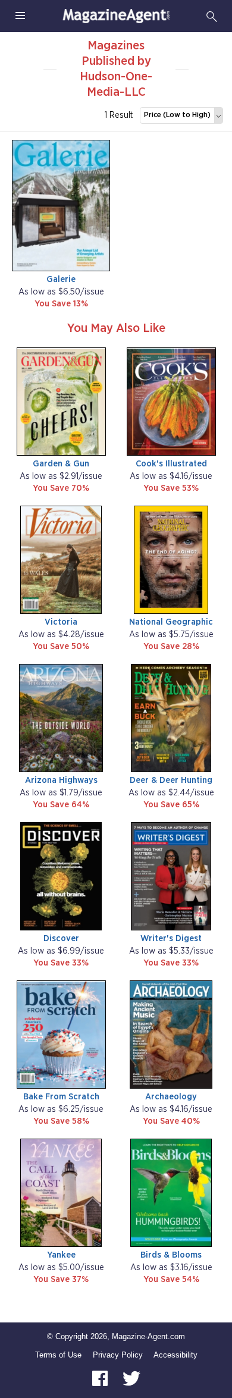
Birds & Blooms (171, 1254)
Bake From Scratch (61, 1096)
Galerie (61, 279)
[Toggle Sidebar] (20, 16)
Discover (61, 938)
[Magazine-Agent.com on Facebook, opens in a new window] (101, 1378)
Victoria (61, 621)
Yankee (61, 1254)
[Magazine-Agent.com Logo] (116, 16)
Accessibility (175, 1354)
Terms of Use (58, 1354)
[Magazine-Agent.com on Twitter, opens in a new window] (131, 1378)
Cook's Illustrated (171, 463)
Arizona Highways (61, 780)
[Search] (212, 16)
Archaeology (171, 1096)
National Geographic (171, 621)
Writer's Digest (171, 938)
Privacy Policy (118, 1354)
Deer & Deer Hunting (171, 780)
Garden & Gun (61, 463)
